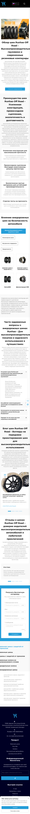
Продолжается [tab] (6, 249)
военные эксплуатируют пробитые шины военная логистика (14, 685)
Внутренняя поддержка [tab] (9, 243)
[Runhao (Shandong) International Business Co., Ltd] (3, 3)
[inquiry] (28, 401)
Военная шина (15, 744)
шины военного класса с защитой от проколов (14, 675)
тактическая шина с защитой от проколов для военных (13, 680)
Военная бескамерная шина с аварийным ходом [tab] (13, 231)
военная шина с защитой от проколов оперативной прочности (14, 699)
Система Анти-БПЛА (15, 753)
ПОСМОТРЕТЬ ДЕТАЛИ (7, 260)
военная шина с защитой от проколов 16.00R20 (7, 268)
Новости (15, 793)
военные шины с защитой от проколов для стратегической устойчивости (15, 694)
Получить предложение (15, 89)
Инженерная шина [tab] (8, 237)
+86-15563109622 (18, 731)
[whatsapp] (28, 404)
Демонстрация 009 (22, 287)
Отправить (15, 634)
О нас (15, 788)
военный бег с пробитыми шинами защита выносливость (14, 689)
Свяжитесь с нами (15, 791)
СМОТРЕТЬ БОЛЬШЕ (9, 506)
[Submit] (15, 778)
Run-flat (15, 746)
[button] (9, 511)
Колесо (15, 749)
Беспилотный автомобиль (15, 751)
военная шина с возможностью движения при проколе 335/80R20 (22, 268)
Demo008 (7, 287)
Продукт (15, 796)
